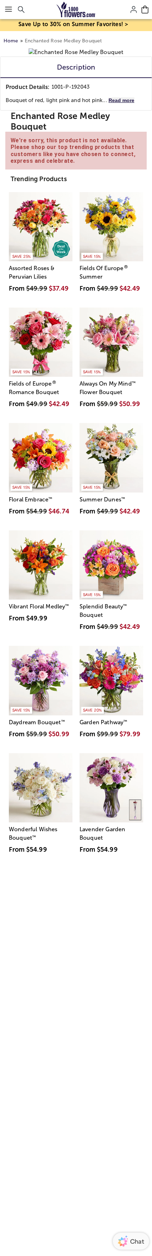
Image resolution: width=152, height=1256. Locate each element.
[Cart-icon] (145, 9)
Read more (121, 100)
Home (11, 40)
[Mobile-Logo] (76, 9)
